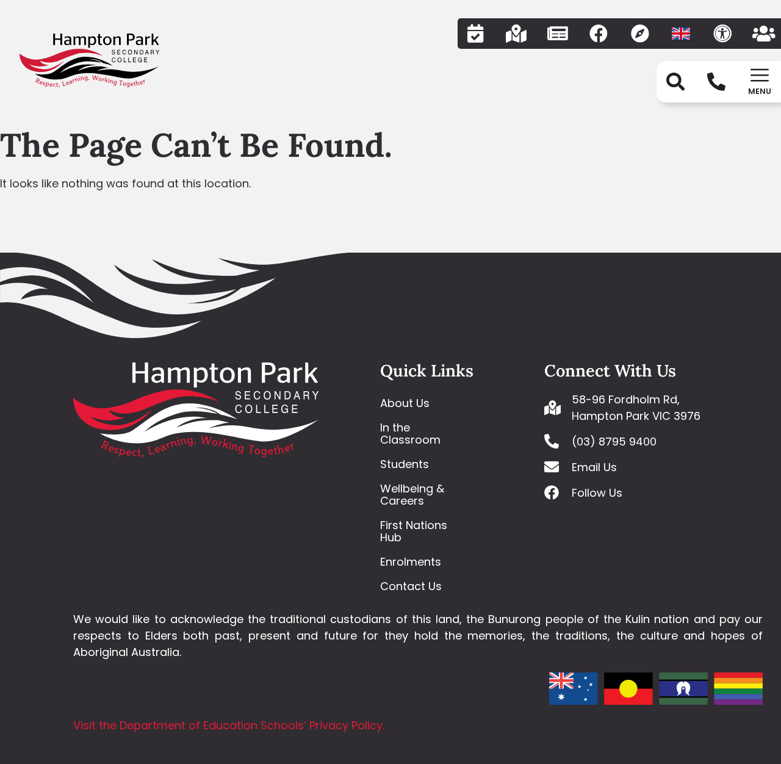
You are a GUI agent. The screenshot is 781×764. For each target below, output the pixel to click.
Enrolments (410, 561)
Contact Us (411, 586)
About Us (405, 403)
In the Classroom (410, 433)
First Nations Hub (413, 531)
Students (404, 464)
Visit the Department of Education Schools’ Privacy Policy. (228, 725)
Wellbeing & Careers (412, 494)
